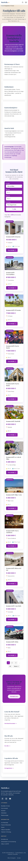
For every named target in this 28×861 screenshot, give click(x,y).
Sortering (8, 202)
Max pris (8, 195)
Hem (2, 5)
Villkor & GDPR (5, 844)
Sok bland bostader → (10, 723)
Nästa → (16, 666)
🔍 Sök (14, 209)
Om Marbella (4, 822)
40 (10, 666)
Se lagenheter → (9, 768)
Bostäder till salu (5, 806)
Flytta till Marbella (6, 825)
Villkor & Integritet (11, 858)
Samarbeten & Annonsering (8, 841)
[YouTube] (10, 798)
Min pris (8, 189)
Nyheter (3, 810)
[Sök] (22, 2)
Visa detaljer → (12, 250)
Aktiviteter (4, 813)
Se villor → (7, 746)
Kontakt (19, 858)
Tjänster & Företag (6, 832)
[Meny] (26, 2)
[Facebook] (2, 798)
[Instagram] (6, 798)
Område (8, 183)
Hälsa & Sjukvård (5, 829)
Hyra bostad (4, 808)
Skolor (3, 827)
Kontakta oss (14, 696)
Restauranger (4, 815)
